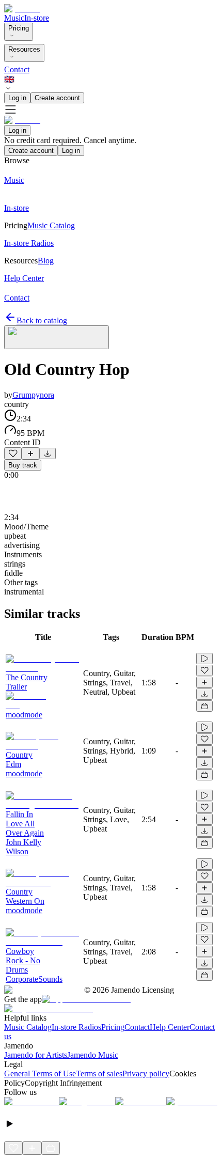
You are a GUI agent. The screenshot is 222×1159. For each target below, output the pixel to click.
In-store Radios (76, 1027)
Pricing (18, 28)
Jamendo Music (92, 1055)
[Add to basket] (204, 706)
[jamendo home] (22, 8)
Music (14, 17)
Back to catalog (42, 320)
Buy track (22, 465)
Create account (57, 98)
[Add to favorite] (13, 453)
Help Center (169, 1027)
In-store (36, 17)
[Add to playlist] (30, 453)
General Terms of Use (40, 1073)
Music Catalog (28, 1027)
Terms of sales (99, 1073)
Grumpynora (33, 394)
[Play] (56, 337)
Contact (16, 69)
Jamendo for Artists (35, 1055)
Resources (24, 49)
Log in (17, 98)
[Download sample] (47, 453)
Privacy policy (145, 1073)
